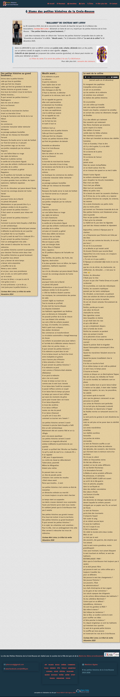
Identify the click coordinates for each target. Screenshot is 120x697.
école (46, 668)
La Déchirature (75, 59)
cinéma (63, 664)
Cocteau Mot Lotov (41, 29)
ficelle (64, 668)
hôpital (62, 671)
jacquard (70, 671)
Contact (114, 3)
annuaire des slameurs (86, 61)
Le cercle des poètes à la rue (56, 59)
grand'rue (72, 668)
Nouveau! (61, 3)
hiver (56, 671)
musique (54, 675)
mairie (47, 675)
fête (58, 668)
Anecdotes (73, 3)
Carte (83, 3)
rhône (61, 675)
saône (67, 675)
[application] (101, 77)
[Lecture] (86, 77)
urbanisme (60, 678)
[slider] (115, 77)
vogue (68, 678)
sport (73, 675)
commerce (71, 664)
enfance (53, 668)
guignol (49, 671)
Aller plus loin (102, 3)
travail (52, 678)
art (46, 664)
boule (57, 664)
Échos (91, 3)
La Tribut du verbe (36, 59)
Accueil (51, 3)
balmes (51, 664)
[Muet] (112, 77)
